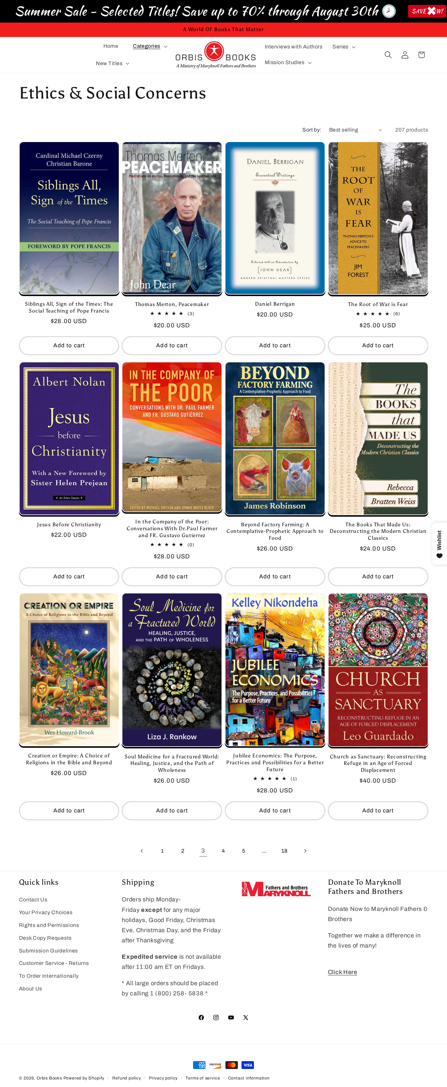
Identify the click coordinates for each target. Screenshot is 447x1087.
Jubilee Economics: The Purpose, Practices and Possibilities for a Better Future (275, 762)
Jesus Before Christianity (69, 524)
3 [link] (203, 850)
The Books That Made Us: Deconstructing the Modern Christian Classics (378, 531)
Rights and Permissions (49, 925)
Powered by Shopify (84, 1078)
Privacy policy (163, 1078)
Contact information (249, 1078)
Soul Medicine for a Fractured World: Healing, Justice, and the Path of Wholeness (172, 763)
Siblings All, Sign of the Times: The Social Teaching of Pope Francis (69, 307)
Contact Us (33, 900)
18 (284, 851)
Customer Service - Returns (54, 963)
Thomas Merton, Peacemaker (172, 304)
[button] (149, 46)
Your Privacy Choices (46, 912)
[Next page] (304, 851)
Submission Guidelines (48, 950)
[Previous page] (142, 851)
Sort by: (312, 130)
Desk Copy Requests (45, 938)
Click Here (342, 972)
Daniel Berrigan (275, 304)
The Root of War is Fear (378, 304)
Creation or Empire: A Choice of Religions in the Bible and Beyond (69, 759)
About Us (31, 988)
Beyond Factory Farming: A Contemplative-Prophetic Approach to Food (275, 531)
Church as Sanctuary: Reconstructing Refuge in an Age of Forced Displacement (378, 763)
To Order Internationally (49, 976)
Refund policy (126, 1078)
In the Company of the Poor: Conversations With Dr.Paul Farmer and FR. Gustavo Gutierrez (172, 528)
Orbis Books (49, 1078)
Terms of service (203, 1078)
